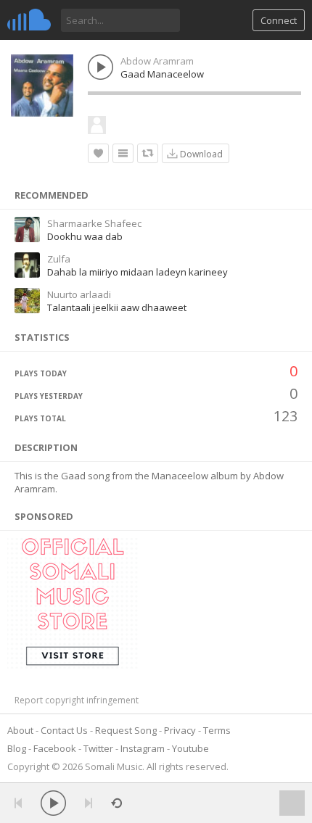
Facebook (54, 748)
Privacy (180, 730)
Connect (278, 20)
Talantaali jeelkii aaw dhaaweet (116, 307)
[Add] (123, 153)
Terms (217, 730)
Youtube (190, 748)
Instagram (142, 748)
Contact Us (64, 730)
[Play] (53, 803)
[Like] (98, 153)
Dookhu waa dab (85, 236)
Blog (16, 748)
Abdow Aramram (157, 60)
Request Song (126, 730)
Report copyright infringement (77, 700)
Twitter (98, 748)
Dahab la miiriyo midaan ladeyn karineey (137, 271)
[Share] (147, 153)
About (20, 730)
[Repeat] (116, 803)
